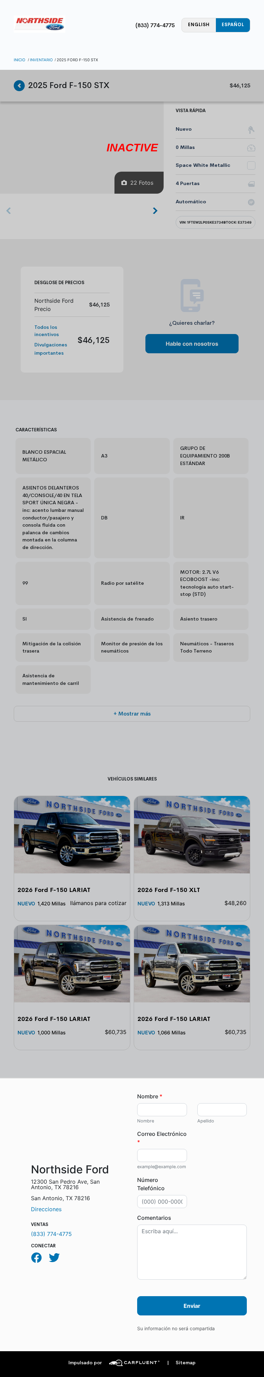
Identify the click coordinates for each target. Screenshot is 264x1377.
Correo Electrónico (162, 1137)
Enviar (192, 1305)
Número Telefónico (151, 1184)
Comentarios (154, 1217)
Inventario (41, 59)
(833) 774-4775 (155, 25)
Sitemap (181, 1363)
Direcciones (46, 1209)
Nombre (149, 1096)
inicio (19, 59)
